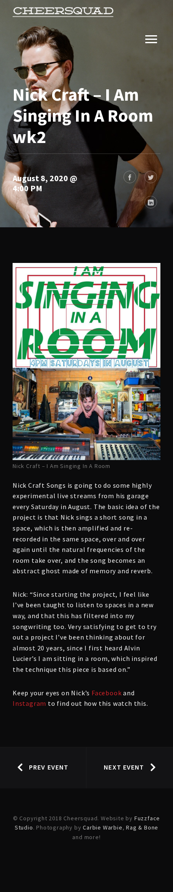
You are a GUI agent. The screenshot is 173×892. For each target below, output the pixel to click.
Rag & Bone (142, 827)
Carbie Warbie (102, 827)
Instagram (29, 703)
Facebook (106, 693)
